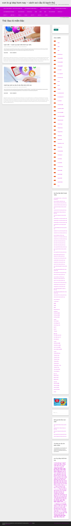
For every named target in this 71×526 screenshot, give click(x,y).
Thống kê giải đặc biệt (59, 514)
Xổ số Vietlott (56, 321)
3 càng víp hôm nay (59, 467)
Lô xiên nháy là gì (16, 101)
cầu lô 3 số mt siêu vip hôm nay (59, 264)
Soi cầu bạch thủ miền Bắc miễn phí (60, 510)
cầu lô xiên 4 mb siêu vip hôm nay (59, 244)
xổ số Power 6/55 (60, 77)
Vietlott (5, 15)
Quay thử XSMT (60, 178)
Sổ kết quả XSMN (60, 62)
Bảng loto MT (56, 379)
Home (61, 17)
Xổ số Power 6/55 (57, 325)
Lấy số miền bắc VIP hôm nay (45, 8)
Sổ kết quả (60, 11)
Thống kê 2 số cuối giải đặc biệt (60, 512)
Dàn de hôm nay (60, 491)
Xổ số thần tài (59, 100)
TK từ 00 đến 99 (56, 371)
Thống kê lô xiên (56, 357)
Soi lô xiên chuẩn (61, 511)
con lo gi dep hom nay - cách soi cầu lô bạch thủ (19, 46)
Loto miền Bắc (60, 158)
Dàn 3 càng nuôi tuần (59, 487)
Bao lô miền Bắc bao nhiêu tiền (18, 58)
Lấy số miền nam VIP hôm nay (8, 11)
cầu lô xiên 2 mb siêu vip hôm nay (59, 240)
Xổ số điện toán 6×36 (57, 335)
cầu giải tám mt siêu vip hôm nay (59, 262)
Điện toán (12, 15)
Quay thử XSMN (60, 174)
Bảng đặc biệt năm (60, 479)
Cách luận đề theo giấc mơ (42, 58)
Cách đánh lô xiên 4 (35, 58)
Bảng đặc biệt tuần (59, 482)
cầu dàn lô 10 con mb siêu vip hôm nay (60, 230)
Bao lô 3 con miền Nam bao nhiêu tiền (36, 97)
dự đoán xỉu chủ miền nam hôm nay (24, 100)
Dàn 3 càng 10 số (60, 486)
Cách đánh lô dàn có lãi (60, 484)
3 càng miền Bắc (60, 463)
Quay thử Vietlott (57, 389)
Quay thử (39, 15)
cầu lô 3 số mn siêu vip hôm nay (59, 280)
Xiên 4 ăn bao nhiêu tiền (30, 101)
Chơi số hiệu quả (21, 11)
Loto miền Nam (60, 162)
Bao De (12, 97)
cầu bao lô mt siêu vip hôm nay (59, 256)
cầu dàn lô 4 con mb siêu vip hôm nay (60, 232)
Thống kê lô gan (56, 355)
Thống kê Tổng (60, 147)
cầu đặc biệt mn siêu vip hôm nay (59, 284)
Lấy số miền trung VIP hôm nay (60, 8)
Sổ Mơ (46, 15)
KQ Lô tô (32, 15)
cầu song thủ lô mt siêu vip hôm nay (60, 272)
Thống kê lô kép (60, 131)
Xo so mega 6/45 (60, 73)
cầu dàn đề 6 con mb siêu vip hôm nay (60, 220)
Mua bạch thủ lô (60, 508)
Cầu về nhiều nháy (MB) (61, 116)
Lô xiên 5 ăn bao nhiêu (10, 101)
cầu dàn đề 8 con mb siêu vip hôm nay (60, 222)
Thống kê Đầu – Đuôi (61, 143)
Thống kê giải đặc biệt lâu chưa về (60, 516)
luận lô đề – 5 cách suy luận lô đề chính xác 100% (17, 45)
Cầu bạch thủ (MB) (60, 104)
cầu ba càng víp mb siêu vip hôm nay (60, 202)
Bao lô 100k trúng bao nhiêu (11, 57)
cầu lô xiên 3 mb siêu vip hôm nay (59, 242)
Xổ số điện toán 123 (57, 337)
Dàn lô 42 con (59, 496)
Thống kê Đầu (60, 135)
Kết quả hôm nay (52, 11)
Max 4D (59, 85)
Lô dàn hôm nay (61, 505)
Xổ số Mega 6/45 (57, 323)
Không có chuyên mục (60, 505)
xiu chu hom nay (37, 101)
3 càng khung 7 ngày (59, 463)
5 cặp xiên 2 (9, 97)
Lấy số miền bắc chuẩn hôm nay (30, 8)
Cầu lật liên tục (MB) (61, 108)
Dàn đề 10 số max (62, 498)
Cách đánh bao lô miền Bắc (28, 58)
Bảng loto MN (56, 377)
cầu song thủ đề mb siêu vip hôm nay (60, 246)
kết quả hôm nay (60, 54)
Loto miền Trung (60, 166)
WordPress (30, 523)
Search (56, 29)
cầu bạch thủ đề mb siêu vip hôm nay (60, 204)
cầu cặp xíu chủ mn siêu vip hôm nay (60, 282)
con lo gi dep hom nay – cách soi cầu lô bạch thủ (28, 2)
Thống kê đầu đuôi (60, 120)
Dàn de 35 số (60, 490)
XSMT (45, 11)
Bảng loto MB (56, 375)
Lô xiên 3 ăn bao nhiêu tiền (41, 100)
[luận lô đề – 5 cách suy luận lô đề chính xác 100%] (22, 41)
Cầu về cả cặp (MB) (60, 112)
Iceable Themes (7, 524)
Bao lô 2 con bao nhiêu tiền (20, 57)
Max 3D (59, 81)
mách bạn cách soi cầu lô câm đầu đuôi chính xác (18, 85)
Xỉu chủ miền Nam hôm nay (9, 102)
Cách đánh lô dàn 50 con (60, 483)
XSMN (40, 11)
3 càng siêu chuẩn (59, 466)
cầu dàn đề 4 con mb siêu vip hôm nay (60, 218)
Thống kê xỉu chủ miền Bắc (23, 101)
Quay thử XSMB (60, 170)
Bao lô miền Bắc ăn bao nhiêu (9, 58)
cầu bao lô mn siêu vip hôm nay (59, 278)
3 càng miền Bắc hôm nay (60, 464)
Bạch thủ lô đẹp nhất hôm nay (60, 477)
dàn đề (61, 497)
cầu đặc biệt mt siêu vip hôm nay (59, 260)
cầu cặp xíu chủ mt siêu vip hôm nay (60, 258)
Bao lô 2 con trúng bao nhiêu (28, 57)
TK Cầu (19, 15)
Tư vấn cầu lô (29, 11)
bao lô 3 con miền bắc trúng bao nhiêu (39, 57)
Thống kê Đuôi (60, 139)
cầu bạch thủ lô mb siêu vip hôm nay (60, 210)
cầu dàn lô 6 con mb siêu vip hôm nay (60, 236)
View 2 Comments (13, 52)
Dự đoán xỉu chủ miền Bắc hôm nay (14, 100)
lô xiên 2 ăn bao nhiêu (33, 100)
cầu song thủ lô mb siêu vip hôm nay (60, 252)
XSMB (36, 11)
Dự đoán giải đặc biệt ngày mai (59, 500)
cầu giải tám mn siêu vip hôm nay (59, 286)
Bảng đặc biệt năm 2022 (60, 481)
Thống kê (59, 89)
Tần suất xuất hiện (57, 369)
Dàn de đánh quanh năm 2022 (59, 494)
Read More (6, 52)
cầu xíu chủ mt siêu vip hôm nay (59, 274)
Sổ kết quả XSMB (60, 58)
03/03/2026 (9, 46)
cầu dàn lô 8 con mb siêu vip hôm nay (60, 238)
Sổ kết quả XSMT (57, 317)
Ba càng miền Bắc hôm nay (60, 470)
